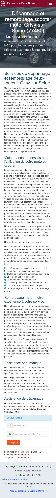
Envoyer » (13, 442)
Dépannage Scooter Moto (16, 479)
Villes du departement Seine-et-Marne (27, 490)
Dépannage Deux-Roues (21, 3)
